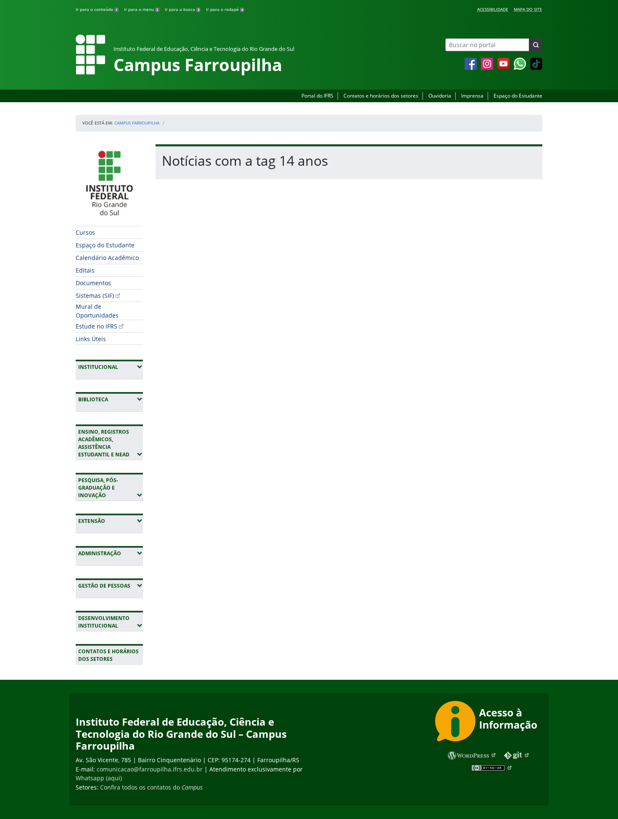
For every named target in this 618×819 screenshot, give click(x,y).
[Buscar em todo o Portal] (535, 44)
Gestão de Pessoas (110, 585)
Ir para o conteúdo (96, 9)
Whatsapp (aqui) (99, 778)
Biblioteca (110, 399)
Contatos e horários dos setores (380, 95)
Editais (85, 270)
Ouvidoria (439, 95)
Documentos (93, 283)
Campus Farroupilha (136, 123)
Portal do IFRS (317, 95)
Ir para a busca (182, 9)
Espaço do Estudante (518, 95)
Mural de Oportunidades (97, 310)
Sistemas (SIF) (95, 296)
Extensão (110, 521)
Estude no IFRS (96, 326)
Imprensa (472, 95)
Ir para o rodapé (224, 9)
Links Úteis (91, 339)
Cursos (85, 232)
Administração (110, 553)
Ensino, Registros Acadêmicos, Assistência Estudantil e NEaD (110, 443)
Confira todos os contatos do (151, 787)
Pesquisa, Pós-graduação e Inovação (110, 488)
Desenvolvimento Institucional (110, 622)
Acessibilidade (492, 9)
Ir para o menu (141, 9)
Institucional (110, 367)
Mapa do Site (528, 9)
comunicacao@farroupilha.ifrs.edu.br (150, 769)
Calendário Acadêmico (107, 258)
